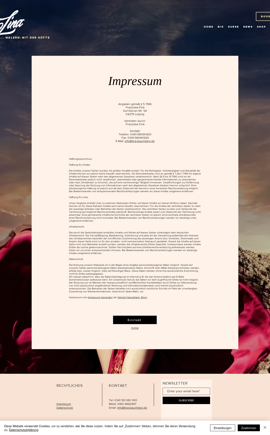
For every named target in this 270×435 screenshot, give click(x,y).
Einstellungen (223, 428)
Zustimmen (248, 428)
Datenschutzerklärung (23, 430)
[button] (261, 27)
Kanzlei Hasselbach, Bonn (132, 297)
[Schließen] (264, 428)
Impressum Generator (100, 297)
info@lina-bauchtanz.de (140, 141)
